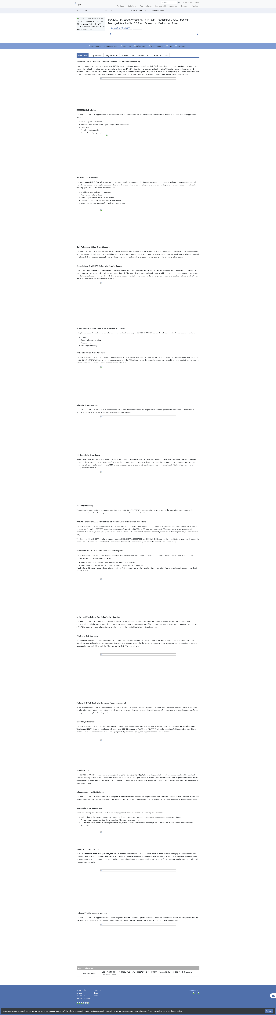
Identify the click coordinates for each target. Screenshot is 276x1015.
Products (121, 6)
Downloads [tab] (143, 55)
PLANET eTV (98, 990)
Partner (195, 6)
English (197, 2)
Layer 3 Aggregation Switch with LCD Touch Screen (134, 11)
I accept (269, 1011)
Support (185, 6)
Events (96, 996)
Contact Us (185, 2)
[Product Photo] (91, 24)
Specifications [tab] (128, 55)
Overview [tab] (82, 55)
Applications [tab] (96, 55)
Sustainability (161, 6)
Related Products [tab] (160, 55)
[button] (110, 34)
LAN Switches (87, 11)
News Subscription (83, 998)
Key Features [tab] (112, 55)
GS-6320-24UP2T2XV (158, 11)
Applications (145, 6)
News (96, 993)
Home (78, 11)
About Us (173, 6)
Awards (79, 993)
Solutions (132, 6)
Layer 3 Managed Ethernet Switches (105, 11)
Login (192, 2)
